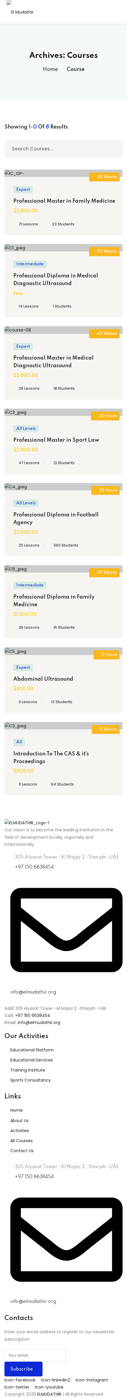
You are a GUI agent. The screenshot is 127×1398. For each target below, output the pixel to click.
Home (50, 69)
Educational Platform (32, 1050)
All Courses (21, 1141)
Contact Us (22, 1151)
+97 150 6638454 (32, 1015)
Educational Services (31, 1060)
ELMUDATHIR (50, 1394)
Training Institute (27, 1070)
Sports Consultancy (30, 1080)
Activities (19, 1131)
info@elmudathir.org (38, 1022)
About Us (19, 1121)
